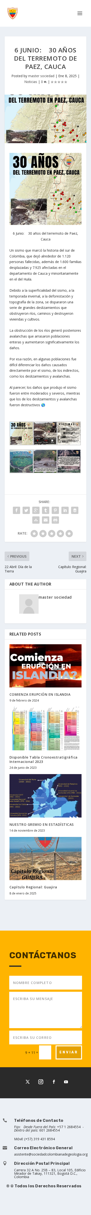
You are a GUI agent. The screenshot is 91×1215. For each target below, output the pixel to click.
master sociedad (41, 76)
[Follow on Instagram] (41, 1082)
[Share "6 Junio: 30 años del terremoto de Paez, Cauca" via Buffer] (75, 510)
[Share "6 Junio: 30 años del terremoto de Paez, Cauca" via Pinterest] (55, 510)
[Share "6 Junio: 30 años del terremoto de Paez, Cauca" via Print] (55, 520)
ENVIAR (68, 1052)
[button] (80, 1204)
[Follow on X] (27, 1082)
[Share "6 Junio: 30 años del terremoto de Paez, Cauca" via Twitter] (26, 510)
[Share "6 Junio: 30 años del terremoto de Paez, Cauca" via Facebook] (16, 510)
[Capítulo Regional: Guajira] (45, 858)
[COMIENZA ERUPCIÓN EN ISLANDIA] (45, 666)
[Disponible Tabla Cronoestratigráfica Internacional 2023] (45, 728)
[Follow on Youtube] (66, 1082)
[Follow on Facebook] (54, 1082)
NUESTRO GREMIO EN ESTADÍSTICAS (41, 824)
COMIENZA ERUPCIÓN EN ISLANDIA (40, 694)
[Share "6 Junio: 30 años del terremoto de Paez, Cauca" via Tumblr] (45, 510)
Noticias (30, 81)
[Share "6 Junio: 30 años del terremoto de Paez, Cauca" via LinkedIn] (65, 510)
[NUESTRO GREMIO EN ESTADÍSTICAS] (45, 796)
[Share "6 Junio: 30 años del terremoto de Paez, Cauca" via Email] (45, 520)
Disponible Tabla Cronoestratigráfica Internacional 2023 (43, 759)
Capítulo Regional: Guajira (33, 887)
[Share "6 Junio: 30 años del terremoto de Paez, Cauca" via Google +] (36, 510)
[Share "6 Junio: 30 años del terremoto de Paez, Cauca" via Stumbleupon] (36, 520)
